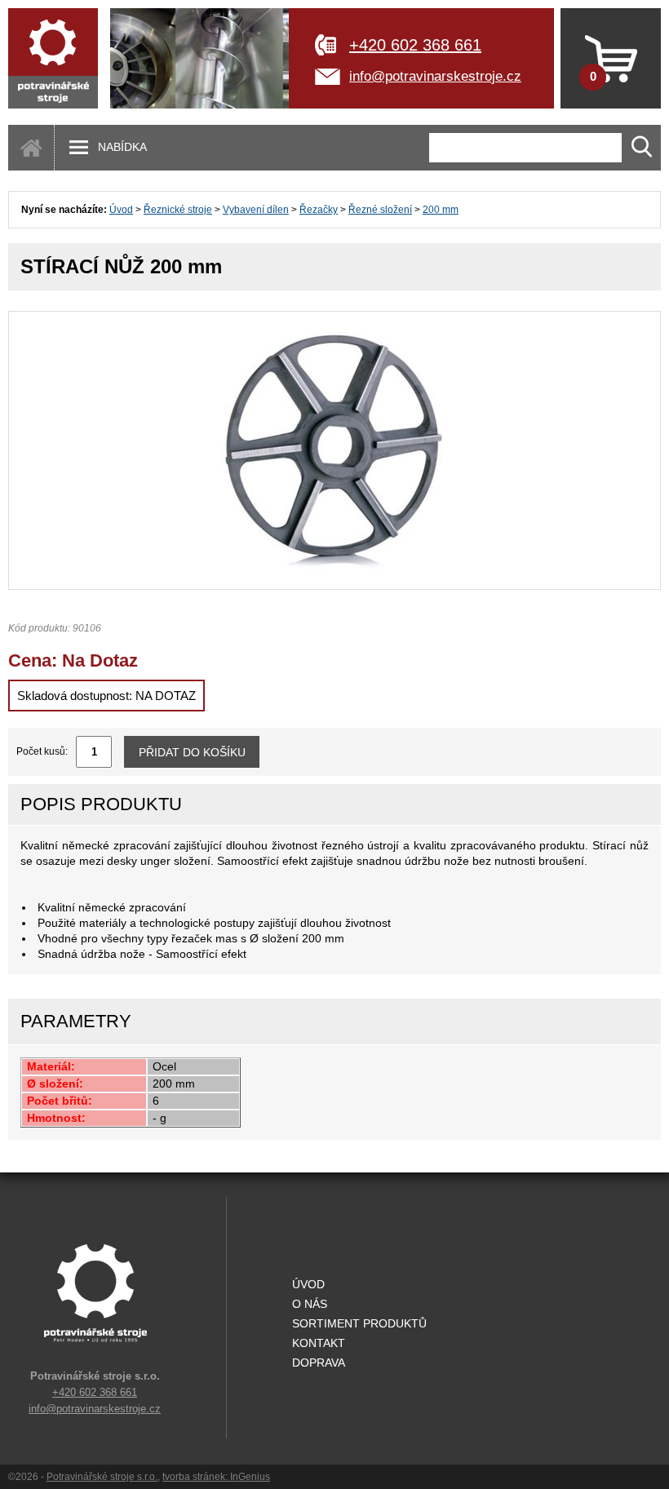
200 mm (441, 209)
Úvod (121, 209)
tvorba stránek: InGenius (216, 1476)
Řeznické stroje (178, 209)
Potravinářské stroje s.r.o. (102, 1476)
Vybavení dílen (256, 209)
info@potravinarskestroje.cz (435, 76)
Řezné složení (380, 209)
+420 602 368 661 (415, 45)
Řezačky (318, 209)
